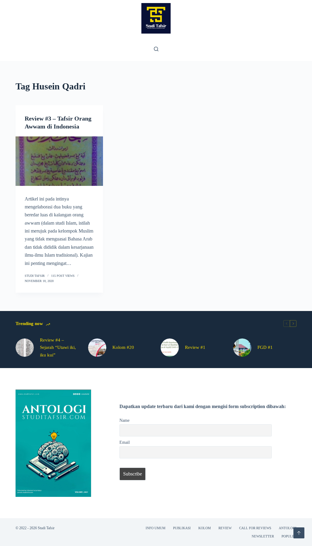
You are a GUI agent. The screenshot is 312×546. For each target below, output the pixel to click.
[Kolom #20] (97, 347)
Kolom (204, 528)
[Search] (156, 49)
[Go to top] (298, 532)
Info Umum (155, 528)
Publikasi (182, 528)
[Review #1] (170, 347)
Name (124, 420)
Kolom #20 (123, 347)
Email (124, 442)
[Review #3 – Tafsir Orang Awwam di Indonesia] (59, 161)
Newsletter (263, 536)
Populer (289, 536)
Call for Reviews (255, 528)
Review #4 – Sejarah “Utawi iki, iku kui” (58, 348)
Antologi (287, 528)
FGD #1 (265, 347)
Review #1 (195, 347)
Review (225, 528)
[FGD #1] (242, 347)
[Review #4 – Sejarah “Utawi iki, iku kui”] (25, 347)
